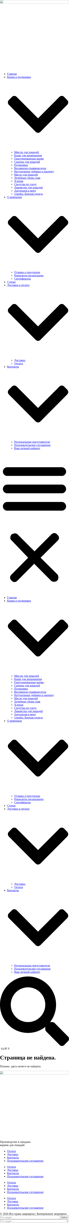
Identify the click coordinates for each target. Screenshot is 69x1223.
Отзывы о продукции (27, 272)
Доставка (19, 360)
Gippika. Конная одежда (28, 193)
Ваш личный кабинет (27, 448)
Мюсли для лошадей (26, 152)
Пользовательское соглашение (32, 445)
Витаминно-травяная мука (30, 168)
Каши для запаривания (28, 155)
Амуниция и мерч (25, 190)
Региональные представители (32, 441)
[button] (34, 523)
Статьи (11, 281)
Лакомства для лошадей (28, 187)
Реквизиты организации (29, 275)
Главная (12, 73)
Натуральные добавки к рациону (34, 171)
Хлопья (18, 181)
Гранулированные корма (29, 158)
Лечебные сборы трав (27, 177)
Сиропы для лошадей (27, 161)
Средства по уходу (25, 184)
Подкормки (21, 165)
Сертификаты (22, 278)
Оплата (18, 363)
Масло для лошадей (26, 174)
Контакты (13, 1157)
